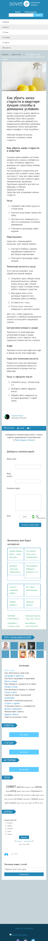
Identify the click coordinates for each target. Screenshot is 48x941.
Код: (9, 515)
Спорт (32, 787)
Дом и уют (9, 670)
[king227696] (14, 645)
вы (39, 803)
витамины (18, 799)
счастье (17, 795)
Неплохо (10, 828)
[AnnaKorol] (31, 645)
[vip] (40, 654)
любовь (38, 786)
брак (23, 791)
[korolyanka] (31, 654)
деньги (28, 791)
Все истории (24, 769)
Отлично (10, 823)
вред (38, 795)
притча (7, 803)
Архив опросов (28, 841)
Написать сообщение (24, 928)
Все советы (24, 735)
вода (42, 795)
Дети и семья (10, 681)
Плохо (9, 831)
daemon (20, 786)
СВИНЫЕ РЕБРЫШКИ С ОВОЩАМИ (13, 617)
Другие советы (11, 714)
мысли (18, 803)
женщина (27, 787)
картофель (26, 799)
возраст (19, 791)
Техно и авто (10, 692)
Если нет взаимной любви (13, 590)
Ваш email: (9, 474)
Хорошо (9, 825)
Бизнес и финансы (13, 708)
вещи (6, 799)
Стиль (7, 791)
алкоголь (41, 799)
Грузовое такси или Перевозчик (14, 569)
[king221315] (40, 645)
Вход (17, 12)
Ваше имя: (12, 459)
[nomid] (22, 645)
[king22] (5, 645)
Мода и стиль (11, 686)
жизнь (10, 794)
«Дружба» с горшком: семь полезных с (13, 624)
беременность (37, 791)
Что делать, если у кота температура (31, 554)
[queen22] (22, 654)
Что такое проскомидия (31, 588)
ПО (35, 803)
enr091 (21, 428)
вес (26, 803)
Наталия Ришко (17, 416)
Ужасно (9, 834)
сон (21, 795)
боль (22, 803)
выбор (13, 790)
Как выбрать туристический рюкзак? (31, 624)
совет (11, 786)
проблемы (27, 795)
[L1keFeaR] (14, 654)
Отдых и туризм (12, 703)
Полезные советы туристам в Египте (33, 617)
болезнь (11, 799)
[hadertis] (5, 654)
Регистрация (31, 12)
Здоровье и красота (14, 675)
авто (5, 795)
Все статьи (24, 752)
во (33, 803)
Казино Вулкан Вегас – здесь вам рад (15, 554)
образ (30, 803)
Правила (34, 799)
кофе (33, 795)
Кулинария (9, 697)
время (13, 803)
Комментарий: (13, 488)
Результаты (19, 841)
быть (41, 803)
